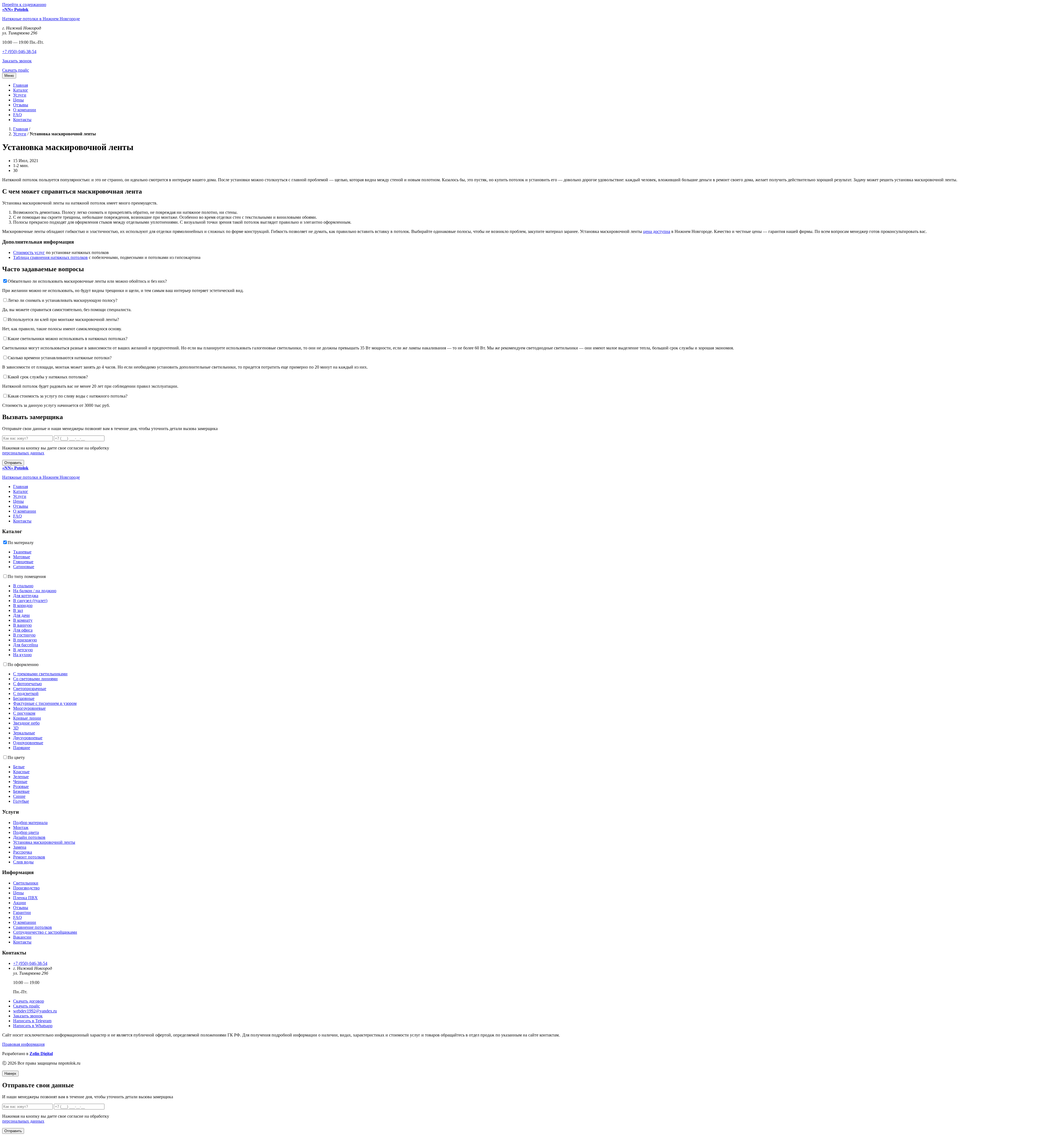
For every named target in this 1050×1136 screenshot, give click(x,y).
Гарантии (22, 912)
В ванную (22, 625)
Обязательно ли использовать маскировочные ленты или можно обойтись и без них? (87, 281)
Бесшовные (23, 698)
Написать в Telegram (32, 1020)
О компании (24, 109)
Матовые (21, 556)
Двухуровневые (27, 737)
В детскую (23, 649)
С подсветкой (26, 693)
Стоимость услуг (29, 252)
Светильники (25, 883)
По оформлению (23, 664)
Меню (9, 76)
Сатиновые (23, 566)
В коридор (23, 605)
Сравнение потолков (32, 927)
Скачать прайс (15, 70)
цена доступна (656, 231)
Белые (19, 766)
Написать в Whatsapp (32, 1025)
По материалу (21, 542)
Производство (26, 888)
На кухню (22, 654)
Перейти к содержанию (24, 4)
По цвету (16, 757)
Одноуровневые (28, 742)
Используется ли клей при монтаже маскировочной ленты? (63, 319)
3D (16, 728)
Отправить (13, 463)
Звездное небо (26, 723)
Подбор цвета (26, 832)
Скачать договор (28, 1001)
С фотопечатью (27, 683)
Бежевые (21, 791)
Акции (19, 902)
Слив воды (23, 862)
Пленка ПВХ (25, 897)
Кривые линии (27, 718)
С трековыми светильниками (40, 673)
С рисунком (24, 713)
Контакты (22, 119)
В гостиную (24, 635)
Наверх (10, 1073)
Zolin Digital (41, 1053)
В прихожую (25, 640)
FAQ (17, 114)
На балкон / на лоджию (34, 590)
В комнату (23, 620)
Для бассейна (25, 645)
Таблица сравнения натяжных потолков (50, 257)
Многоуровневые (29, 708)
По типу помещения (27, 576)
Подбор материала (30, 822)
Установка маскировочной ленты (44, 842)
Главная (20, 85)
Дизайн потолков (29, 837)
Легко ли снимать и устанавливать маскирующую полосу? (62, 300)
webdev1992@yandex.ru (35, 1011)
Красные (21, 771)
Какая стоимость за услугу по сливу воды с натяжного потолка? (67, 396)
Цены (18, 100)
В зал (18, 610)
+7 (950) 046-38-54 (19, 51)
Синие (19, 796)
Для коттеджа (25, 595)
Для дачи (21, 615)
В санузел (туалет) (30, 600)
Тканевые (22, 552)
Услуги (19, 95)
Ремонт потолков (29, 857)
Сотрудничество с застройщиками (45, 932)
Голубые (21, 801)
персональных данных (23, 453)
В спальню (23, 585)
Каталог (20, 90)
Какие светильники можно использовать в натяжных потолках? (67, 338)
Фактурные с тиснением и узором (45, 703)
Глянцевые (23, 561)
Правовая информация (23, 1044)
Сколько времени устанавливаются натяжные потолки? (60, 357)
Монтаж (20, 827)
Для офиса (23, 630)
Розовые (21, 786)
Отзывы (20, 105)
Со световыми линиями (35, 678)
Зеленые (21, 776)
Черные (20, 781)
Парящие (21, 747)
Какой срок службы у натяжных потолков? (48, 377)
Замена (19, 847)
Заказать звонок (17, 61)
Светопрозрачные (29, 688)
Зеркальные (24, 733)
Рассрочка (22, 852)
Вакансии (22, 937)
